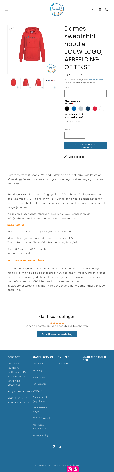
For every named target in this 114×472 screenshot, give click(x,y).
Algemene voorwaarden (40, 426)
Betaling (37, 370)
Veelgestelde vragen (40, 409)
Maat (67, 87)
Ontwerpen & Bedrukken (40, 399)
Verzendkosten (96, 79)
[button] (6, 9)
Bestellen (38, 363)
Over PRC (64, 363)
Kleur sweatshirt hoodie (73, 102)
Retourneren (40, 384)
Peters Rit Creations (51, 465)
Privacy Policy (40, 435)
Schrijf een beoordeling (57, 334)
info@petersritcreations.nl (24, 391)
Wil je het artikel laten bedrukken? (75, 115)
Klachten (37, 390)
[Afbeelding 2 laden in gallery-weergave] (25, 83)
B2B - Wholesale (42, 418)
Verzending (39, 377)
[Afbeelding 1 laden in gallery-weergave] (13, 83)
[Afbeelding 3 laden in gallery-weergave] (38, 83)
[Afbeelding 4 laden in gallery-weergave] (50, 83)
